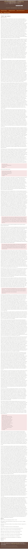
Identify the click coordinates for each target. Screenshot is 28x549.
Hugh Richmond (5, 17)
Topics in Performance (20, 10)
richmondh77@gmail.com (15, 543)
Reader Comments (7, 12)
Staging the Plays (4, 10)
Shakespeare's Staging (14, 1)
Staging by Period (12, 10)
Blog (1, 12)
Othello (5, 538)
